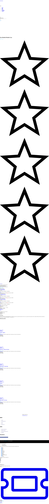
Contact (3, 11)
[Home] (24, 458)
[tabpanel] (24, 316)
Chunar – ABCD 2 (2, 332)
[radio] (1, 291)
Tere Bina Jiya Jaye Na (2, 293)
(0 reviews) (1, 283)
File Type (1, 303)
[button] (15, 6)
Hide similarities (4, 444)
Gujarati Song (1, 331)
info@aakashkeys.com (24, 415)
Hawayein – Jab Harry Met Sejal (4, 349)
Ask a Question (1, 309)
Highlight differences (4, 445)
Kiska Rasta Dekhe (2, 288)
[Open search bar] (0, 17)
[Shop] (24, 459)
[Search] (0, 19)
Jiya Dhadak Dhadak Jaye (3, 285)
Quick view (1, 402)
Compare (1, 330)
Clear (0, 292)
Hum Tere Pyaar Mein (2, 298)
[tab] (24, 312)
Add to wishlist (1, 380)
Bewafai (1, 383)
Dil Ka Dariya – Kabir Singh (4, 366)
